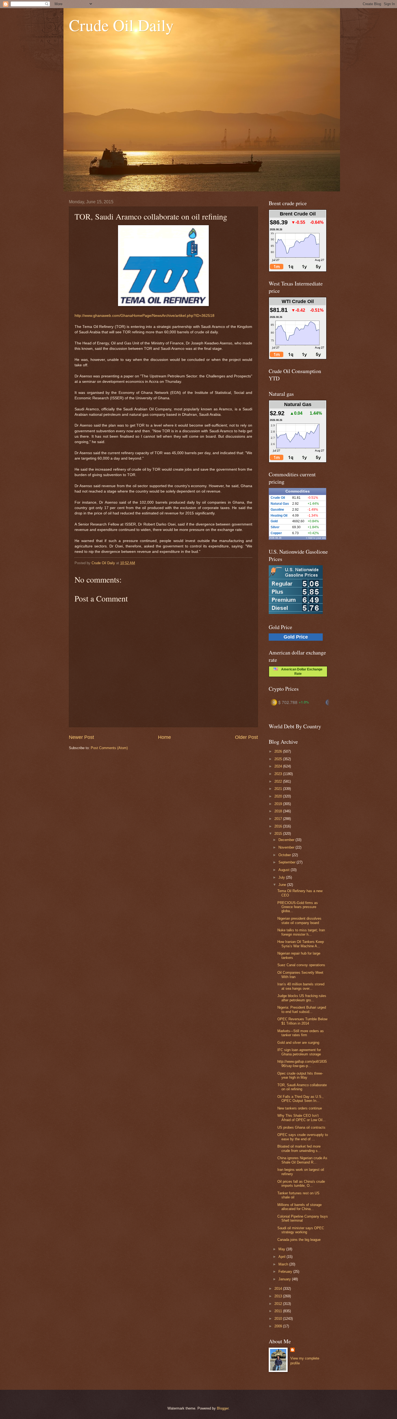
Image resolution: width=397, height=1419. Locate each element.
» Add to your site (316, 538)
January (285, 1279)
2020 (278, 796)
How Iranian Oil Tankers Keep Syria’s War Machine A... (300, 944)
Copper (276, 533)
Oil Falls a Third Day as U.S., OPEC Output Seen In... (300, 1099)
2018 (278, 811)
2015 (278, 834)
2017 (278, 819)
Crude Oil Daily (121, 25)
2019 (278, 804)
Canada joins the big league (299, 1240)
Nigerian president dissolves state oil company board (299, 920)
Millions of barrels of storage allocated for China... (299, 1207)
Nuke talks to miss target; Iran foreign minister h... (301, 932)
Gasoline (277, 509)
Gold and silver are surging (298, 1043)
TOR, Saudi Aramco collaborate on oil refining (302, 1087)
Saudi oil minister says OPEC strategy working (300, 1230)
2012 (278, 1304)
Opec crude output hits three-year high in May (300, 1075)
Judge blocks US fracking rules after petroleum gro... (301, 998)
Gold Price (296, 637)
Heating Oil (279, 515)
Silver (275, 527)
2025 (278, 759)
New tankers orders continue (299, 1108)
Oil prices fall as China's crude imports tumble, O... (301, 1183)
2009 (278, 1326)
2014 (278, 1289)
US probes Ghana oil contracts (301, 1127)
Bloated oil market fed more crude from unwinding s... (299, 1148)
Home (164, 737)
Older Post (246, 737)
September (287, 862)
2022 (278, 781)
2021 (278, 789)
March (283, 1264)
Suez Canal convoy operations (301, 965)
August (284, 870)
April (282, 1257)
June (282, 885)
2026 (278, 751)
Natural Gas (280, 504)
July (282, 877)
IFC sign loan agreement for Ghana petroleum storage (299, 1052)
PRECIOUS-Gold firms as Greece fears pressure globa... (297, 907)
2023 (278, 774)
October (285, 855)
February (285, 1272)
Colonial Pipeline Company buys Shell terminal (302, 1218)
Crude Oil (278, 498)
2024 (278, 766)
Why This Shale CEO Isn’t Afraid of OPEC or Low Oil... (301, 1118)
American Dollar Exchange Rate (300, 671)
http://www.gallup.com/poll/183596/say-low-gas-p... (302, 1063)
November (286, 847)
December (286, 840)
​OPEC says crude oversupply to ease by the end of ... (302, 1137)
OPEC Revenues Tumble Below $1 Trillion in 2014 (302, 1021)
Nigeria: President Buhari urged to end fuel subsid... (301, 1009)
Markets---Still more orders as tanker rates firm (300, 1033)
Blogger (222, 1408)
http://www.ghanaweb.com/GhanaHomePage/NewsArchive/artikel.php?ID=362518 (144, 316)
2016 (278, 826)
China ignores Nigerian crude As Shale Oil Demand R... (302, 1160)
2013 (278, 1296)
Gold (274, 521)
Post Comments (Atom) (109, 748)
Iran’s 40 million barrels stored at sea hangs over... (300, 986)
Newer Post (81, 737)
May (282, 1249)
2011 (278, 1311)
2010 (278, 1319)
